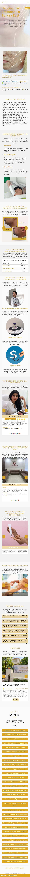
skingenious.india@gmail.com (15, 720)
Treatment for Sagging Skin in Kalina (15, 751)
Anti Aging (15, 428)
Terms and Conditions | (11, 873)
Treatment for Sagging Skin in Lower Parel (15, 810)
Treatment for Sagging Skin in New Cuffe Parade (15, 804)
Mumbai (8, 81)
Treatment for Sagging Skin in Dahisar (15, 861)
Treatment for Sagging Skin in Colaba (15, 739)
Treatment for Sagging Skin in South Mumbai (15, 814)
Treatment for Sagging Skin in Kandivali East (15, 835)
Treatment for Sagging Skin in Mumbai (15, 734)
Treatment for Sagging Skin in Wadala (15, 799)
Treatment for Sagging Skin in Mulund (15, 848)
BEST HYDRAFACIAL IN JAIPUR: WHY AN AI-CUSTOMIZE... (14, 685)
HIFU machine (10, 495)
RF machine (6, 494)
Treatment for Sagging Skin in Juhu (15, 773)
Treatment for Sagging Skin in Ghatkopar (15, 764)
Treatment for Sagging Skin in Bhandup (15, 818)
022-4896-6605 (15, 722)
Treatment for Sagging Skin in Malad (15, 769)
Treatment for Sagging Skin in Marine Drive (15, 790)
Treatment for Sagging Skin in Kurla (15, 747)
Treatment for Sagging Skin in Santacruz (15, 831)
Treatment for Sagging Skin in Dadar (15, 756)
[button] (28, 2)
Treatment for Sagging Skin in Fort (15, 777)
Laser (11, 428)
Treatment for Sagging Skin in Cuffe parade (15, 781)
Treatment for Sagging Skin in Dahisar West (15, 857)
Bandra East (15, 81)
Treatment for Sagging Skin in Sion (15, 794)
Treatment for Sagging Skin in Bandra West (15, 823)
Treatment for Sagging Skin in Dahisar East (15, 853)
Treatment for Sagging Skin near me (15, 730)
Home (3, 81)
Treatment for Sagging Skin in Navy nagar (15, 786)
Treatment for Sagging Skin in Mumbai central (15, 844)
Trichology (21, 428)
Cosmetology (6, 428)
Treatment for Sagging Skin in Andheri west (15, 743)
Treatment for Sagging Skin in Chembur (15, 760)
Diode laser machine (13, 494)
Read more (15, 699)
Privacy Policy (21, 873)
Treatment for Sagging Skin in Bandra (15, 827)
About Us (15, 725)
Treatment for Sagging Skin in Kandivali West (15, 840)
